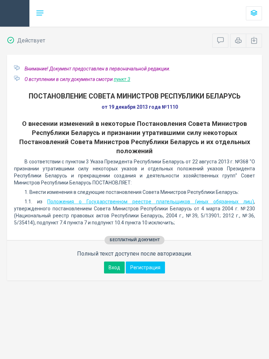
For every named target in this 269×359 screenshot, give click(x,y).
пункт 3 (122, 79)
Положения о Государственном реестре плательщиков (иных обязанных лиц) (150, 201)
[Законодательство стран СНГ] (14, 13)
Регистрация (145, 267)
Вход (114, 267)
